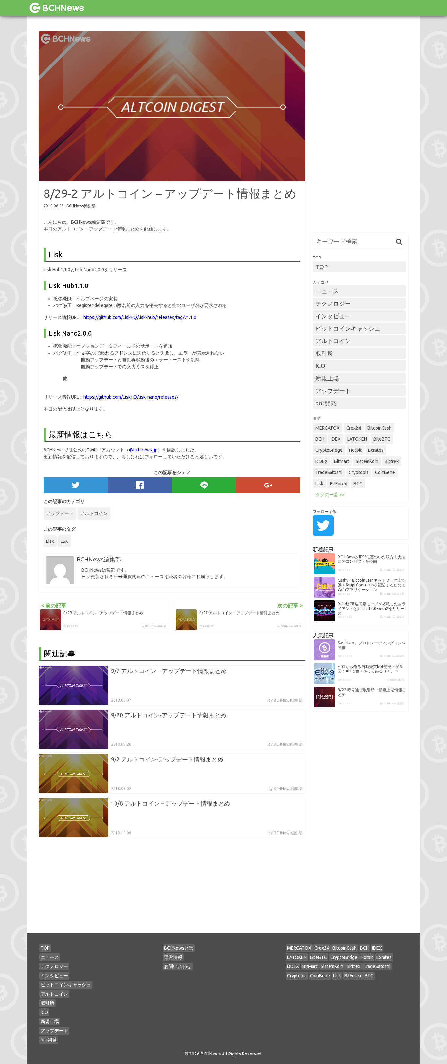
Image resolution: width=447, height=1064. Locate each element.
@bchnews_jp (143, 449)
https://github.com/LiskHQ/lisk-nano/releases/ (130, 397)
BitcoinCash (379, 428)
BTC (357, 483)
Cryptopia (358, 472)
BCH (319, 439)
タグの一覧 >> (330, 494)
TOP (321, 267)
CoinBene (385, 472)
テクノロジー (333, 303)
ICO (320, 365)
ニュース (327, 291)
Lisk (50, 541)
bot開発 (325, 403)
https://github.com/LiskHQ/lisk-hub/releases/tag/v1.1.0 (139, 317)
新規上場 (327, 378)
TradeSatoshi (328, 472)
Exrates (376, 450)
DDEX (321, 461)
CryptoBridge (329, 450)
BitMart (341, 461)
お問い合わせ (177, 966)
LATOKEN (357, 439)
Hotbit (355, 450)
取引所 (324, 353)
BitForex (338, 483)
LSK (64, 541)
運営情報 (173, 957)
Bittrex (392, 461)
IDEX (336, 439)
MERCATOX (327, 428)
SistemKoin (367, 461)
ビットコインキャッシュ (347, 328)
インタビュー (333, 316)
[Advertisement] (359, 129)
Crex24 (353, 428)
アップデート (60, 513)
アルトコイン (94, 513)
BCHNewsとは (178, 948)
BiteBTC (381, 439)
